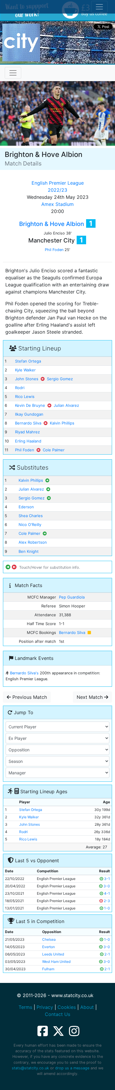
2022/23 (57, 190)
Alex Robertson (33, 542)
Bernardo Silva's (24, 673)
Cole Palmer (54, 450)
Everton (48, 947)
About (87, 1007)
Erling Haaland (28, 441)
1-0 (106, 908)
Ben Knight (29, 551)
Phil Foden (54, 249)
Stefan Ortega (28, 361)
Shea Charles (31, 515)
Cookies (67, 1007)
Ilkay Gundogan (29, 414)
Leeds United (53, 954)
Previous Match (29, 697)
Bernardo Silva (28, 423)
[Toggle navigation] (13, 73)
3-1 (106, 878)
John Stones (26, 378)
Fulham (48, 969)
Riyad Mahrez (27, 432)
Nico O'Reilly (30, 524)
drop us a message (72, 1068)
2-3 (106, 901)
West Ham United (56, 961)
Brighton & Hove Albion (51, 223)
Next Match (90, 697)
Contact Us (57, 1014)
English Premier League (58, 183)
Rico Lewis (24, 396)
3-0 (106, 886)
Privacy (45, 1007)
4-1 (106, 893)
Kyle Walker (25, 370)
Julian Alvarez (66, 405)
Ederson (26, 506)
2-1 (107, 954)
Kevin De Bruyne (30, 405)
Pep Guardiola (72, 597)
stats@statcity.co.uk (30, 1068)
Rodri (19, 387)
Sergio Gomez (60, 378)
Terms (25, 1007)
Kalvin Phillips (62, 423)
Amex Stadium (57, 204)
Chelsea (49, 939)
